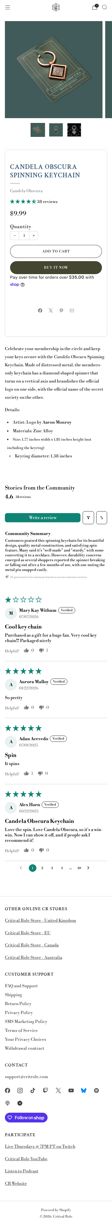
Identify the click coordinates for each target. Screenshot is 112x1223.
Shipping (13, 995)
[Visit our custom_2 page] (96, 1090)
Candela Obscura (26, 191)
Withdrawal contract (24, 1048)
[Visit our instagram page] (20, 1090)
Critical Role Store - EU (28, 933)
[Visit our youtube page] (71, 1090)
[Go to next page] (89, 868)
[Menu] (7, 7)
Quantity (21, 227)
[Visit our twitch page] (45, 1090)
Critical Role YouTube (26, 1159)
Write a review (43, 517)
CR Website (16, 1183)
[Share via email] (72, 310)
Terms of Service (21, 1030)
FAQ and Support (21, 986)
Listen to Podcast (21, 1171)
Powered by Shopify (56, 1210)
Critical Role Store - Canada (32, 945)
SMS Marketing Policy (26, 1021)
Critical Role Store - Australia (33, 957)
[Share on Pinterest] (61, 310)
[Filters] (88, 517)
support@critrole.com (26, 1076)
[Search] (104, 7)
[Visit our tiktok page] (33, 1090)
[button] (23, 201)
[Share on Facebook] (40, 310)
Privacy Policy (19, 1012)
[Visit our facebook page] (7, 1090)
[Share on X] (51, 310)
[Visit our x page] (58, 1090)
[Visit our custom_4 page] (20, 1103)
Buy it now (56, 267)
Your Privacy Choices (25, 1039)
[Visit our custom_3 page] (7, 1103)
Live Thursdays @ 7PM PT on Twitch (40, 1146)
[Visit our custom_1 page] (83, 1090)
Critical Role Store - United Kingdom (40, 920)
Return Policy (18, 1003)
